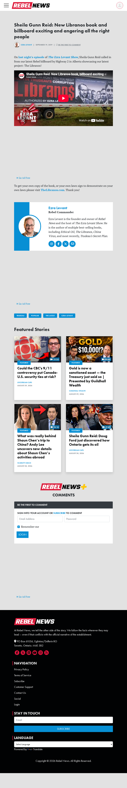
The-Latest (50, 315)
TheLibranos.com (52, 190)
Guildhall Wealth (77, 391)
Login (17, 704)
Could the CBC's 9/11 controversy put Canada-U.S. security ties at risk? (37, 372)
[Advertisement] (63, 154)
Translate (38, 749)
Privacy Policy (21, 669)
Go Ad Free (24, 177)
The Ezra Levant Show (63, 57)
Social (17, 699)
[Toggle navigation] (6, 5)
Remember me (30, 526)
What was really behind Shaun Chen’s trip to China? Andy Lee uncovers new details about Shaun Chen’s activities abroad (36, 446)
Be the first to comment (69, 45)
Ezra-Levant (67, 315)
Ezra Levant (26, 45)
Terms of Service (22, 675)
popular (35, 315)
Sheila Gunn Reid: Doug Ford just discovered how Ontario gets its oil (89, 440)
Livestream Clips (24, 382)
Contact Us (20, 693)
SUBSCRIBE (59, 513)
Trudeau (20, 315)
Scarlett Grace (24, 463)
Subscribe (19, 681)
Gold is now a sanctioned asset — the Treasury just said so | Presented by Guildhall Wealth (87, 377)
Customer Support (23, 687)
